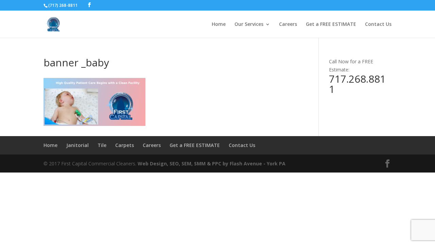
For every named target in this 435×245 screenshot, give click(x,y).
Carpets (124, 145)
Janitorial (77, 145)
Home (219, 24)
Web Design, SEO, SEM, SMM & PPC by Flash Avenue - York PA (211, 163)
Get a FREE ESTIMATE (331, 24)
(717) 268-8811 (62, 5)
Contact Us (378, 24)
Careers (288, 24)
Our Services (248, 24)
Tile (102, 145)
